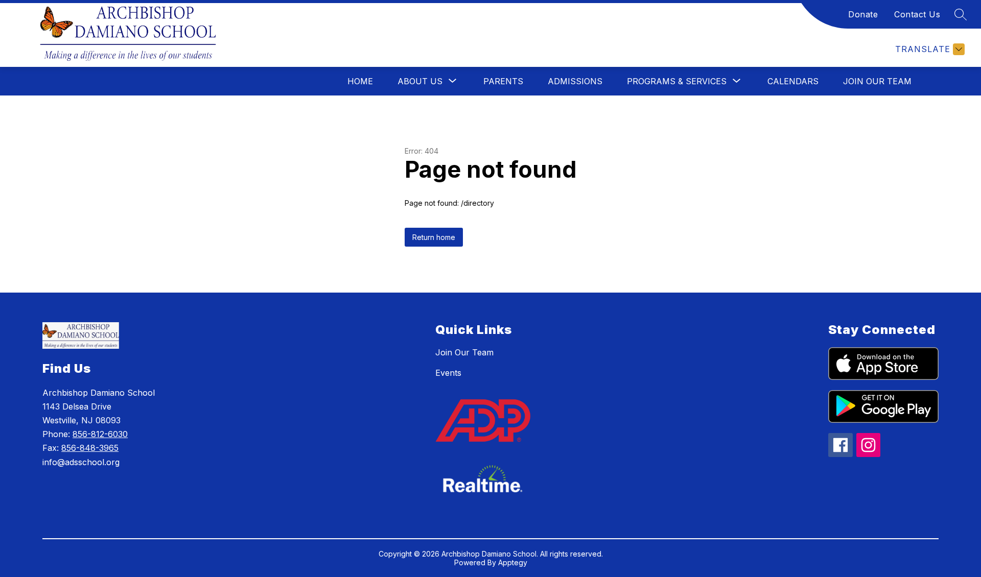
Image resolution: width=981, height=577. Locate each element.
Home (360, 81)
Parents (503, 81)
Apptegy (512, 562)
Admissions (575, 81)
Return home (433, 237)
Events (448, 373)
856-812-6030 (100, 434)
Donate (863, 14)
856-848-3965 (90, 448)
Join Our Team (877, 81)
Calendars (793, 81)
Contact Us (917, 14)
